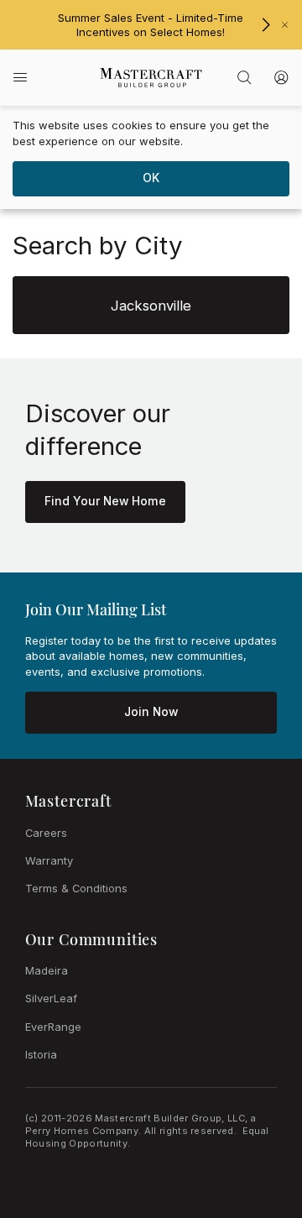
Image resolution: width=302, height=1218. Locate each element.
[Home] (151, 77)
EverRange (53, 1026)
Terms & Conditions (76, 888)
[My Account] (281, 77)
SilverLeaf (51, 998)
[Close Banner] (284, 24)
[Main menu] (20, 78)
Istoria (41, 1054)
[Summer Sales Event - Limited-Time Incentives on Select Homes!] (265, 24)
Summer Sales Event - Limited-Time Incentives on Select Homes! (150, 25)
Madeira (46, 970)
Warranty (49, 860)
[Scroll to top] (251, 1113)
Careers (46, 832)
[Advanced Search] (244, 77)
